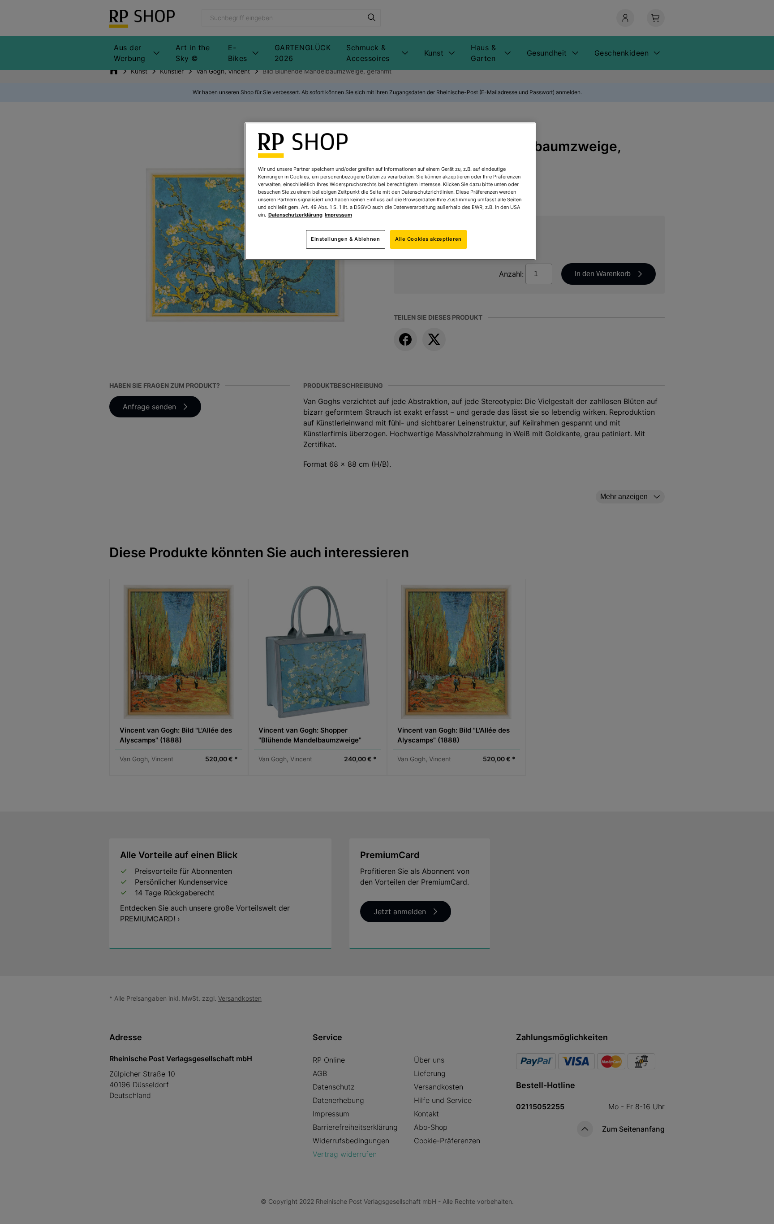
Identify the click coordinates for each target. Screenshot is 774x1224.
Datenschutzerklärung (295, 215)
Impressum (338, 215)
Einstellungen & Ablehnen (345, 239)
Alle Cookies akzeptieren (428, 239)
